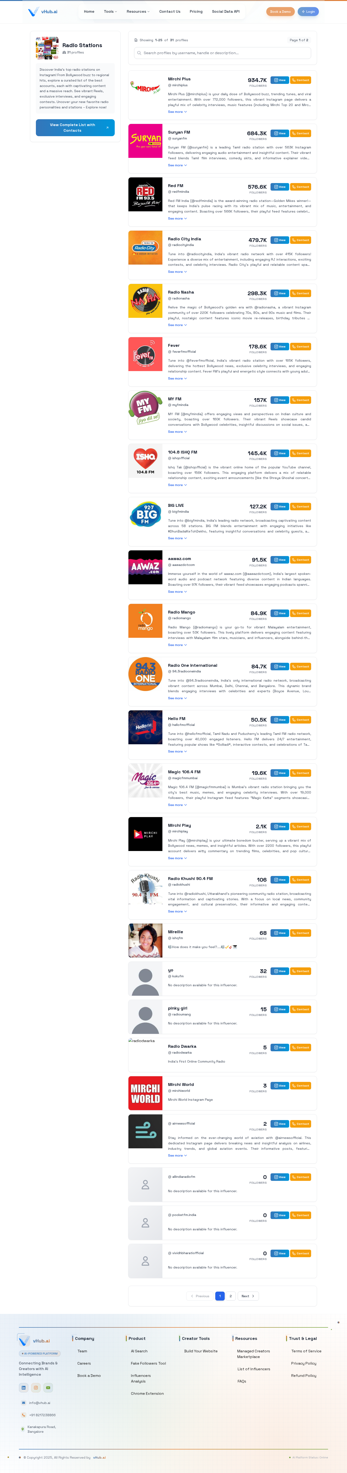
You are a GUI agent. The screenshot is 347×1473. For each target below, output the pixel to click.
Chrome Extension (147, 1393)
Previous (202, 1296)
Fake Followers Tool (148, 1363)
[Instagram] (36, 1387)
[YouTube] (48, 1387)
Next (245, 1296)
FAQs (242, 1381)
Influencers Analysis (141, 1378)
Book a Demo (280, 11)
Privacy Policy (303, 1363)
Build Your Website (201, 1351)
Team (82, 1351)
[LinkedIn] (23, 1387)
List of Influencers (254, 1369)
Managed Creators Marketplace (253, 1354)
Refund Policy (303, 1375)
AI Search (139, 1351)
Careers (84, 1363)
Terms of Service (306, 1351)
